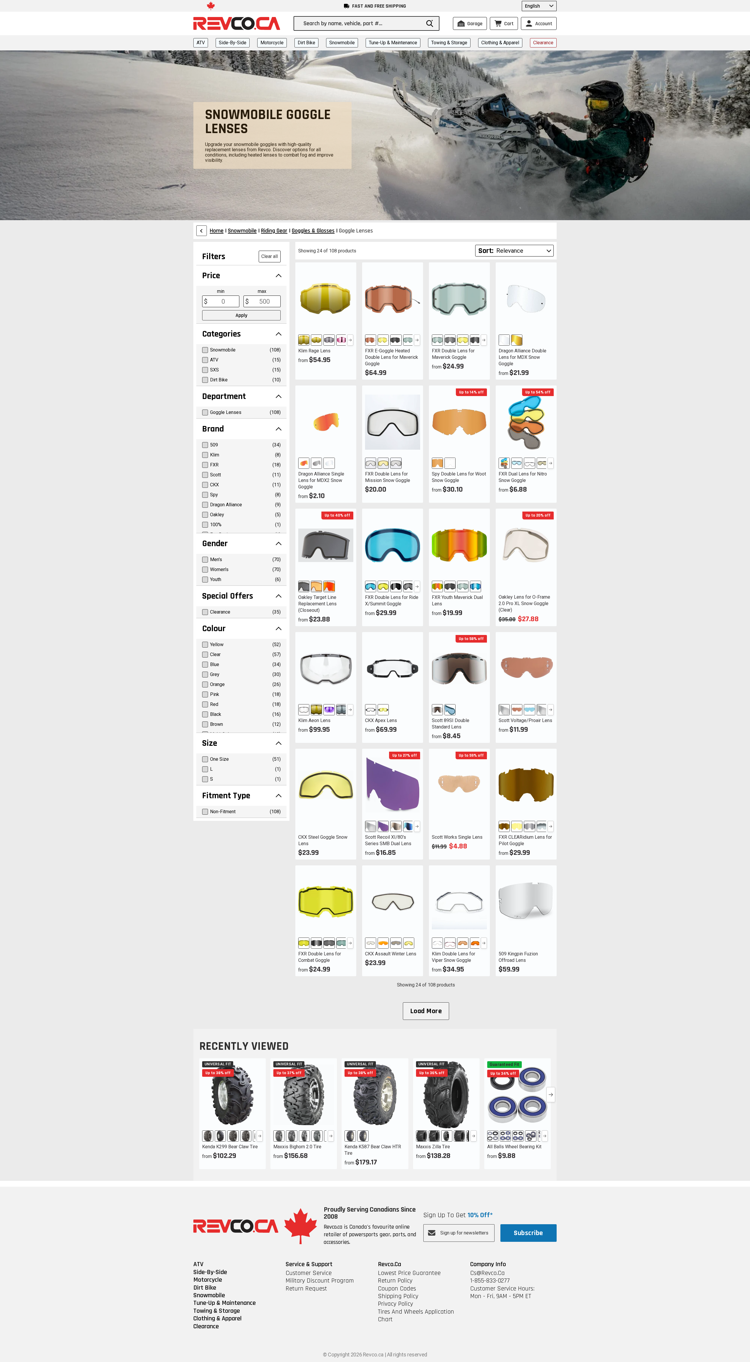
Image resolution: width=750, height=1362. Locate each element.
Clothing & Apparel (500, 42)
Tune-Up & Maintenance (393, 42)
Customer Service (309, 1273)
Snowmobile (342, 42)
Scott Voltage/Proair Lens (525, 720)
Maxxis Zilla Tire (433, 1146)
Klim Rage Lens (314, 351)
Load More (426, 1011)
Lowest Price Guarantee (409, 1273)
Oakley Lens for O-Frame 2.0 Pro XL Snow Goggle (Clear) (524, 603)
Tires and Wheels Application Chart (416, 1316)
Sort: (485, 251)
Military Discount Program (320, 1281)
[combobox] (362, 23)
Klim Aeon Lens (314, 720)
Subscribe (528, 1233)
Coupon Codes (397, 1289)
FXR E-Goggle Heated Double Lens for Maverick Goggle (391, 357)
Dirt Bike (306, 42)
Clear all (269, 256)
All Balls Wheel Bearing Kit (514, 1146)
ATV (201, 42)
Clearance (543, 42)
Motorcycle (272, 42)
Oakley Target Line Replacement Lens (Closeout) (317, 604)
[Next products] (550, 1094)
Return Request (306, 1289)
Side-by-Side (232, 42)
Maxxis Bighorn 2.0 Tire (297, 1146)
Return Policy (395, 1281)
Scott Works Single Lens (457, 837)
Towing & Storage (449, 42)
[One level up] (201, 230)
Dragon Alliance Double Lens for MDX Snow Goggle (522, 357)
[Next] (350, 340)
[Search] (429, 23)
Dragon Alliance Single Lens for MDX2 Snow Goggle (321, 480)
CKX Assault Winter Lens (390, 954)
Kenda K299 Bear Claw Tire (230, 1146)
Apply (241, 315)
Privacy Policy (395, 1304)
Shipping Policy (398, 1296)
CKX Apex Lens (381, 720)
